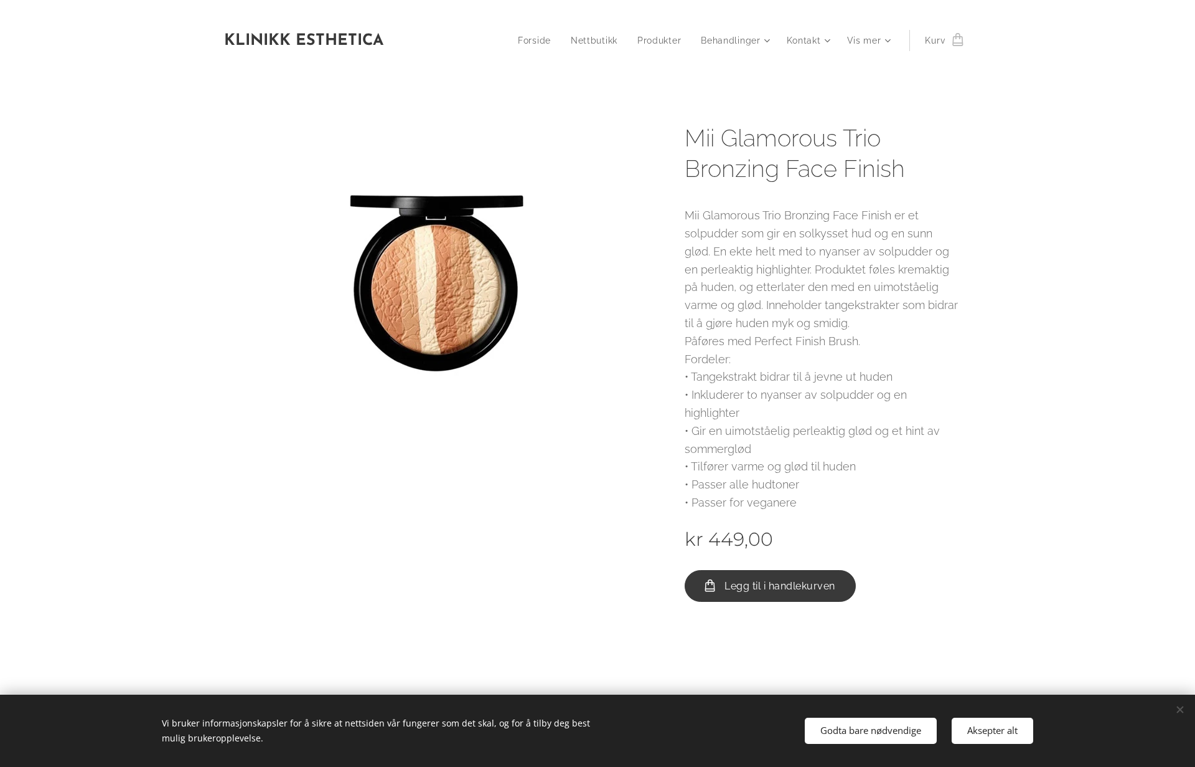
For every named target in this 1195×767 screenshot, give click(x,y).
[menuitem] (538, 40)
